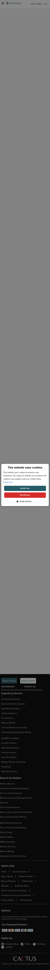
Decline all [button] (25, 495)
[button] (25, 501)
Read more (8, 482)
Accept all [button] (25, 488)
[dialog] (25, 485)
